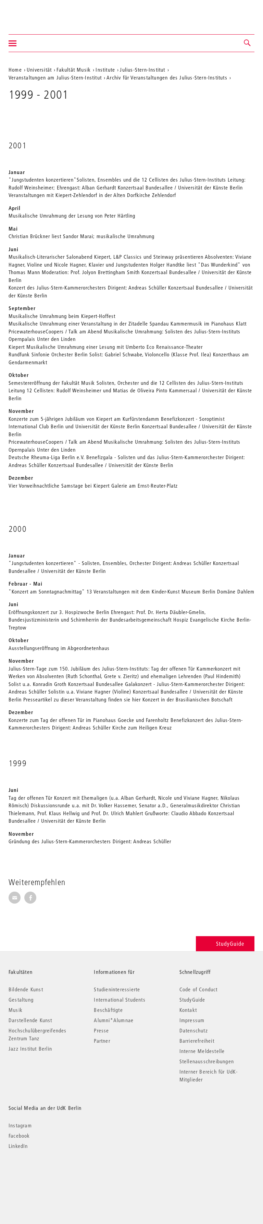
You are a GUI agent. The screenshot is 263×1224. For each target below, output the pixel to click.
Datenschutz (193, 1030)
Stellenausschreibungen (206, 1061)
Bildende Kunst (26, 989)
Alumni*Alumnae (114, 1020)
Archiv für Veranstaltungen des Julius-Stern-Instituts (167, 77)
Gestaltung (21, 999)
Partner (102, 1040)
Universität (39, 69)
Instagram (20, 1125)
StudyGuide (230, 943)
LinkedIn (18, 1145)
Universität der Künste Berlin (35, 12)
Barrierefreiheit (196, 1040)
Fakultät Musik (74, 69)
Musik (16, 1009)
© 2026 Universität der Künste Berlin (44, 1174)
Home (15, 69)
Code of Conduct (198, 989)
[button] (247, 43)
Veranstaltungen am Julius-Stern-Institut (55, 77)
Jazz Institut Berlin (30, 1048)
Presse (101, 1030)
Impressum (192, 1020)
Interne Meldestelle (202, 1051)
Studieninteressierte (117, 989)
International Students (119, 999)
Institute (105, 69)
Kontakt (188, 1009)
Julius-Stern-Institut (142, 69)
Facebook (19, 1135)
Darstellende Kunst (30, 1020)
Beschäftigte (108, 1009)
